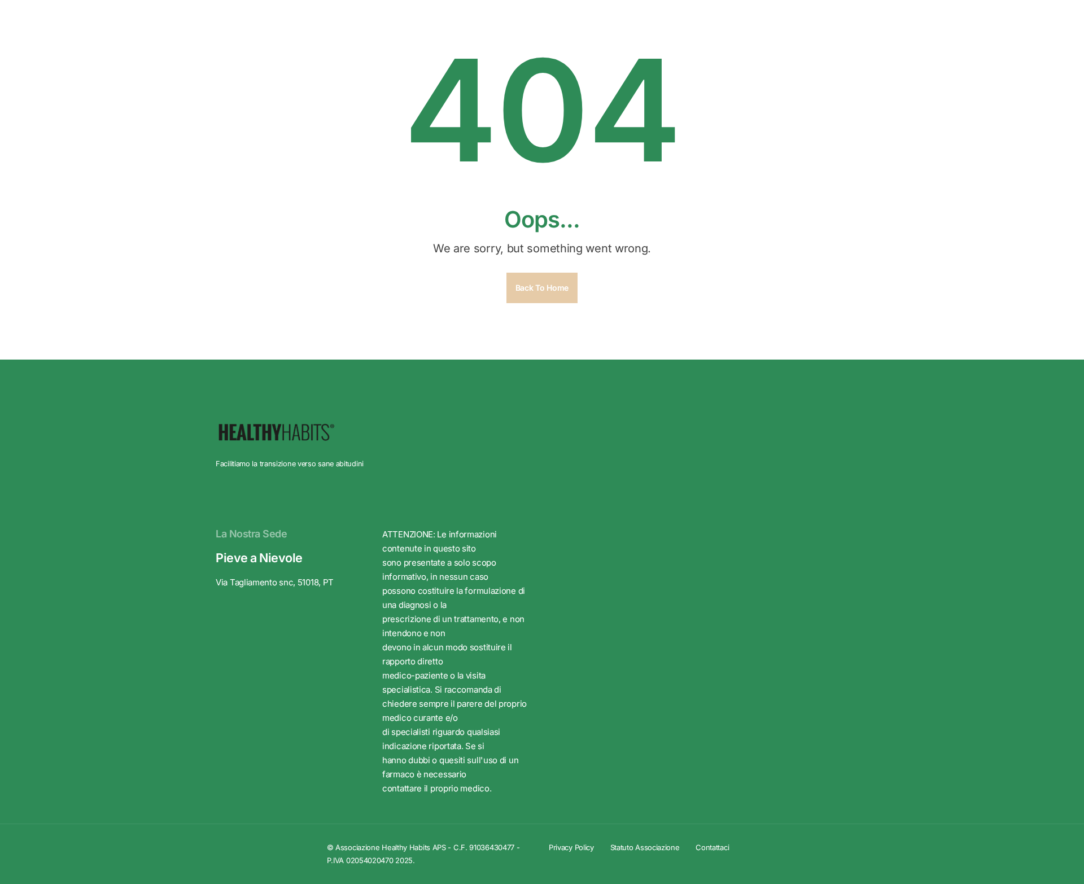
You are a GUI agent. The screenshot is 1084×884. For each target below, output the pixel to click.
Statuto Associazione (645, 847)
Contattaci (712, 847)
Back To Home (542, 287)
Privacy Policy (571, 847)
